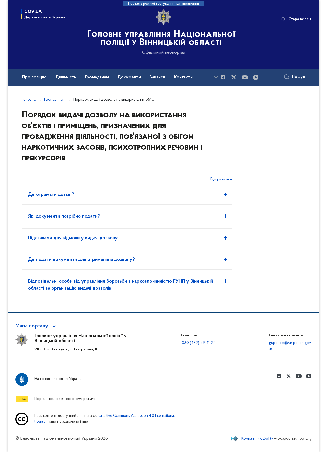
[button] (36, 326)
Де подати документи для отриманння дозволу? (81, 259)
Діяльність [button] (65, 77)
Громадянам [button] (97, 77)
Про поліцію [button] (34, 77)
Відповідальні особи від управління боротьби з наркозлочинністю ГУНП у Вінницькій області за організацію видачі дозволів (120, 285)
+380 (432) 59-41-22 (198, 343)
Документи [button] (129, 77)
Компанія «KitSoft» (257, 439)
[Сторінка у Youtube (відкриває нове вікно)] (245, 77)
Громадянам (54, 100)
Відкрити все (221, 179)
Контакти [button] (183, 77)
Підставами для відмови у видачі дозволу (73, 238)
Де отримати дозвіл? (51, 194)
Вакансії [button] (157, 77)
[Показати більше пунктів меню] (216, 77)
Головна (29, 100)
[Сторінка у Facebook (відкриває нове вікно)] (223, 77)
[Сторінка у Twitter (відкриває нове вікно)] (234, 77)
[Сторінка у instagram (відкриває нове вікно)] (256, 77)
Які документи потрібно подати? (64, 216)
